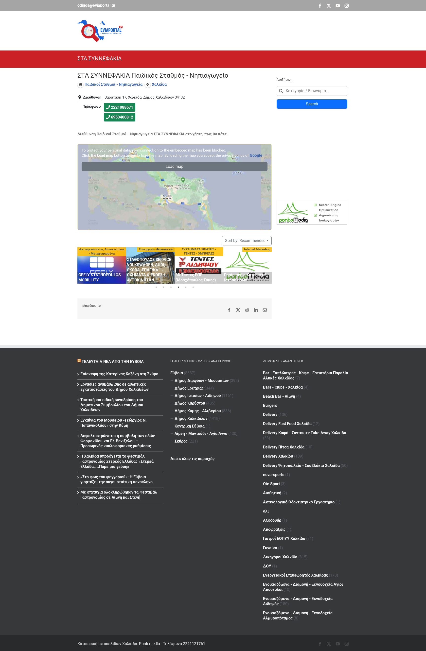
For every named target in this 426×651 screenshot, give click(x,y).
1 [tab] (156, 287)
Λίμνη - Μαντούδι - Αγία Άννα (201, 433)
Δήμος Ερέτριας (189, 388)
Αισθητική (272, 493)
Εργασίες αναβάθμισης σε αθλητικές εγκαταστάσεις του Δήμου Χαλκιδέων (114, 387)
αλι (266, 511)
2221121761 (194, 643)
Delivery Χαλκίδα (278, 456)
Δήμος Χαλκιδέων (191, 418)
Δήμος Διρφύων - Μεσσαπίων (202, 380)
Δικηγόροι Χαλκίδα (280, 557)
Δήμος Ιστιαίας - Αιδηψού (198, 395)
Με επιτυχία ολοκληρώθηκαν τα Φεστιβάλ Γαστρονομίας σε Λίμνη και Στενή (118, 495)
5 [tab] (185, 287)
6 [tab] (193, 287)
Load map (174, 166)
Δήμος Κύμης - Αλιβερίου (198, 411)
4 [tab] (178, 287)
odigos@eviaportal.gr (96, 5)
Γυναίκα (270, 548)
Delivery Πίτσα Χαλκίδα (283, 447)
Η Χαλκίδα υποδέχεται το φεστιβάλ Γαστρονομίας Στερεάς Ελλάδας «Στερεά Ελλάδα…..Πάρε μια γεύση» (117, 461)
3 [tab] (170, 287)
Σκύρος (181, 441)
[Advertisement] (259, 30)
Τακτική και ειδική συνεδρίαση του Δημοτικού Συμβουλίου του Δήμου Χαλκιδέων (111, 404)
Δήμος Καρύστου (190, 403)
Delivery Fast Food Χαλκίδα (287, 423)
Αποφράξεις (274, 529)
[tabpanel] (101, 265)
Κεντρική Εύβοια (190, 426)
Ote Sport (271, 483)
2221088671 (122, 107)
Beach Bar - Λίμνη (279, 396)
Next (267, 264)
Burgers (270, 405)
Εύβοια (176, 373)
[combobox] (312, 91)
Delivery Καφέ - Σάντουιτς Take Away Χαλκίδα (304, 432)
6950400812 (122, 117)
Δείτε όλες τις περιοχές (192, 458)
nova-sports (273, 474)
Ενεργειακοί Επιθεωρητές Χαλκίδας (295, 575)
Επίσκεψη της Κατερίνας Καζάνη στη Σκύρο (119, 374)
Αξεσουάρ (272, 520)
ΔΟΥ (267, 566)
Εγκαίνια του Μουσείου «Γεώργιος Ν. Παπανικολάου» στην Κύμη (113, 423)
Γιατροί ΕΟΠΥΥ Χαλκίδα (284, 538)
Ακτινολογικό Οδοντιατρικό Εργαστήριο (299, 502)
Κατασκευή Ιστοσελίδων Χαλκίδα (107, 643)
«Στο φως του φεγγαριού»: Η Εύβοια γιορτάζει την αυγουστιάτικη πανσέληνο (116, 479)
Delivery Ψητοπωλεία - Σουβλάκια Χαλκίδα (301, 465)
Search (312, 104)
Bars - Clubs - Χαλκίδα (283, 387)
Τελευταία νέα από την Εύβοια (113, 361)
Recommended (245, 240)
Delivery (270, 414)
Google (256, 155)
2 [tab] (163, 287)
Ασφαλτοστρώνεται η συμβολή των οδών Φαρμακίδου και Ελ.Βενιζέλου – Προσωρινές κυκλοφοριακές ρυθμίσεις (117, 440)
